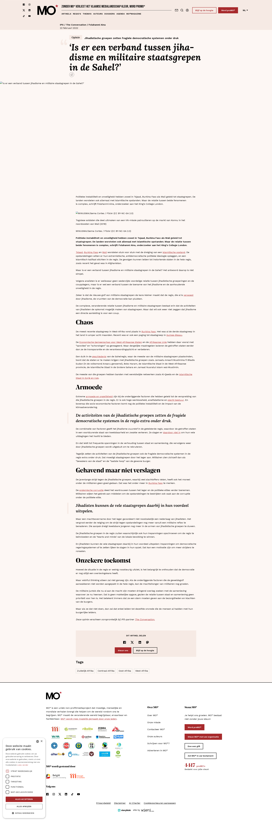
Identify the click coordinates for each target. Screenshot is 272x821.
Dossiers (109, 14)
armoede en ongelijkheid (99, 396)
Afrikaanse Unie (158, 342)
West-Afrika (141, 670)
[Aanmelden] (187, 10)
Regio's (77, 14)
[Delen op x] (132, 642)
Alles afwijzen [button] (24, 806)
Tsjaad (79, 252)
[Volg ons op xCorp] (24, 10)
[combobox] (37, 741)
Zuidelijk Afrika (85, 670)
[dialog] (24, 778)
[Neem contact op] (176, 10)
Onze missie (154, 722)
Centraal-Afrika (106, 670)
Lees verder (22, 765)
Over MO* (152, 715)
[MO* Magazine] (47, 10)
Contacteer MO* (156, 729)
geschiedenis (99, 356)
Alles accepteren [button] (24, 799)
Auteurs (98, 14)
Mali (104, 252)
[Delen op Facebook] (124, 642)
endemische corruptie (91, 490)
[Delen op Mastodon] (147, 642)
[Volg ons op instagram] (29, 4)
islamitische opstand (174, 252)
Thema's (87, 14)
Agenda (120, 14)
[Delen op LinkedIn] (139, 642)
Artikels (66, 14)
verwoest (188, 295)
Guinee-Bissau (174, 335)
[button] (24, 813)
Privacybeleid (103, 803)
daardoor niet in (171, 432)
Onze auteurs (154, 736)
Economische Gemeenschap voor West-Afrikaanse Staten (110, 342)
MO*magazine (133, 14)
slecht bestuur (176, 400)
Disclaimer (120, 803)
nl (244, 10)
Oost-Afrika (125, 670)
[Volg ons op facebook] (24, 4)
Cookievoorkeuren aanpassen (160, 803)
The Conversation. (145, 619)
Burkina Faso (91, 252)
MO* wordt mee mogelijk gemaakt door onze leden (89, 719)
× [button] (41, 741)
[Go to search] (181, 10)
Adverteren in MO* (157, 750)
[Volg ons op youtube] (29, 16)
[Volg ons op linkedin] (29, 10)
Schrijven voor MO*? (158, 743)
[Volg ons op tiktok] (24, 16)
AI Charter (134, 803)
